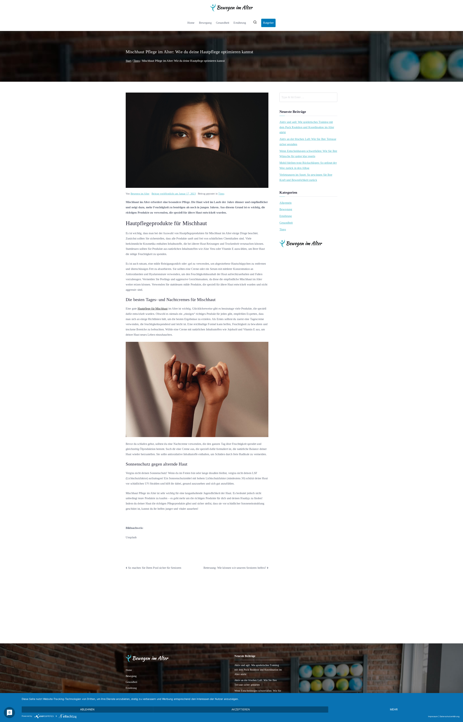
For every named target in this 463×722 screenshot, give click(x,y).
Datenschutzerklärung (449, 716)
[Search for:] (308, 97)
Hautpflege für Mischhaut (153, 308)
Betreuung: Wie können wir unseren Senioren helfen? (234, 567)
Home (191, 22)
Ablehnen (87, 709)
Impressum (433, 716)
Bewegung (205, 22)
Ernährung (239, 22)
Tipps (221, 193)
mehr (394, 709)
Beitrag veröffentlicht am (174, 193)
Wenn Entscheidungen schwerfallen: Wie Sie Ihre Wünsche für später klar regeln (308, 153)
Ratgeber (268, 22)
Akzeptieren (241, 709)
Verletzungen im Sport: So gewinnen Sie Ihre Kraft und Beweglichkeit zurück (305, 177)
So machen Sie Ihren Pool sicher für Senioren (154, 567)
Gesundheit (222, 22)
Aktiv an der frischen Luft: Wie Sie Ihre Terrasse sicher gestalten (307, 141)
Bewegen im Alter (140, 193)
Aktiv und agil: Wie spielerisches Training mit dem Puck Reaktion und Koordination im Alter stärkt (306, 127)
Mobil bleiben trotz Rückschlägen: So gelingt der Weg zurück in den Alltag (308, 165)
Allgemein (285, 202)
